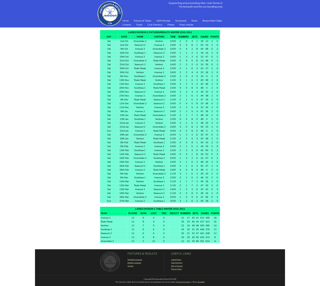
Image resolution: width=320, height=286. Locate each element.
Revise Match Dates (212, 20)
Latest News (176, 260)
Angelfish (201, 282)
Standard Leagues (135, 260)
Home (125, 20)
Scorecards (180, 20)
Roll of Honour (177, 266)
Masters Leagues (134, 263)
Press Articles (186, 24)
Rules (194, 20)
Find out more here (183, 282)
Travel (139, 24)
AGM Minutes (163, 20)
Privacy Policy (176, 269)
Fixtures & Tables (142, 20)
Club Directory (154, 24)
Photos (170, 24)
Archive (131, 266)
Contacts (126, 24)
